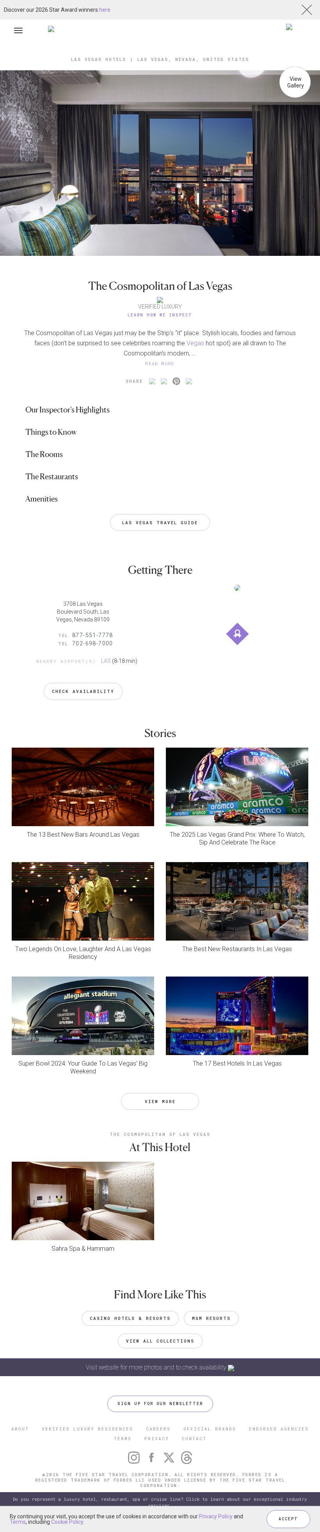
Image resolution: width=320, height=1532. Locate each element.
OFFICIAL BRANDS (209, 1429)
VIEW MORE (160, 1101)
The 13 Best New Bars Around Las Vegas (83, 834)
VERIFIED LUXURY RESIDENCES (87, 1429)
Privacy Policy (216, 1516)
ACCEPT (288, 1518)
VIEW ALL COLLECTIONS (160, 1341)
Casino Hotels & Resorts (130, 1318)
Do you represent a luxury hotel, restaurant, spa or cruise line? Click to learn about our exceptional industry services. (160, 1502)
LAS (106, 661)
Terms (18, 1522)
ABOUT (20, 1429)
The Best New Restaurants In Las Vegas (237, 949)
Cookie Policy (67, 1522)
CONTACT (194, 1438)
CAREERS (158, 1429)
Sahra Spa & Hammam (83, 1248)
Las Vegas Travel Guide (160, 522)
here (104, 10)
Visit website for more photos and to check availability (157, 1367)
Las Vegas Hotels (98, 59)
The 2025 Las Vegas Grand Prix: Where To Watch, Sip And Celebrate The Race (237, 838)
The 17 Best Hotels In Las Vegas (237, 1063)
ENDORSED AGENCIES (279, 1429)
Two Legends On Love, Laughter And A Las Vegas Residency (83, 953)
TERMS (123, 1438)
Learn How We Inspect (160, 315)
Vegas (195, 343)
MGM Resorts (211, 1318)
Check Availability (83, 691)
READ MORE (160, 363)
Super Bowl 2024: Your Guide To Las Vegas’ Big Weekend (83, 1067)
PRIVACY (156, 1438)
